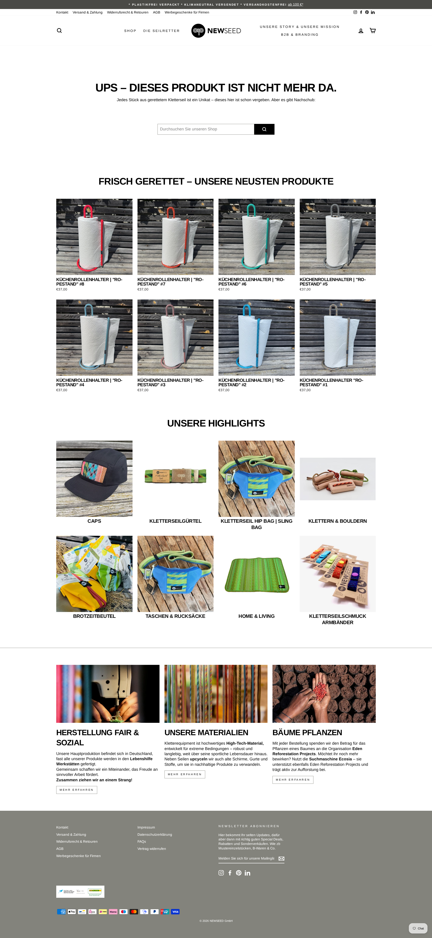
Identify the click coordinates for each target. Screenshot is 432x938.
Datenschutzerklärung (154, 834)
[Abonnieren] (281, 858)
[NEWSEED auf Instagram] (221, 872)
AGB (156, 12)
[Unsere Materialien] (216, 694)
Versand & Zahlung (88, 12)
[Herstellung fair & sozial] (108, 694)
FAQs (141, 841)
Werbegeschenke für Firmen (187, 12)
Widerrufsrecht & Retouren (127, 12)
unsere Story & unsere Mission (300, 27)
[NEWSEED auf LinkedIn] (247, 872)
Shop (130, 31)
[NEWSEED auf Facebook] (230, 872)
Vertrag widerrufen (151, 849)
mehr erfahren (77, 789)
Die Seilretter (161, 31)
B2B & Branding (300, 34)
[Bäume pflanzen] (324, 694)
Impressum (146, 827)
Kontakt (62, 12)
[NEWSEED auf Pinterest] (238, 872)
